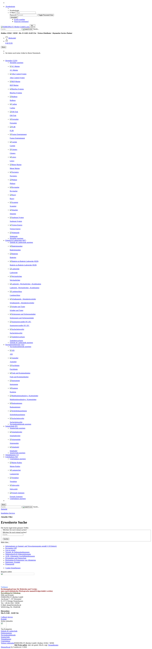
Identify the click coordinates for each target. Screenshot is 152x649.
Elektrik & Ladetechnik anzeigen (21, 242)
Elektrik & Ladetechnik (9, 631)
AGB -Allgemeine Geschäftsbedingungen (20, 556)
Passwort (13, 15)
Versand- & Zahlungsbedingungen (17, 552)
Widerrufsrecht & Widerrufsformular (18, 554)
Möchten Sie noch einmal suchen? (15, 532)
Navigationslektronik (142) (14, 345)
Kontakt (4, 619)
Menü (3, 47)
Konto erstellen (19, 19)
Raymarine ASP (11, 548)
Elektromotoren (6, 633)
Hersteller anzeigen (16, 63)
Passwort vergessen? (21, 21)
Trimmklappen (6, 639)
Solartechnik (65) (11, 426)
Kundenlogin (10, 6)
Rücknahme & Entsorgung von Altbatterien (20, 560)
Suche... (36, 29)
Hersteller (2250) (11, 61)
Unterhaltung (5, 641)
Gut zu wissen (10, 550)
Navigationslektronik (8, 635)
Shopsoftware (6, 647)
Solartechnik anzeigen (17, 428)
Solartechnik (5, 637)
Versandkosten (53, 645)
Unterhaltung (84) (11, 457)
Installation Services (8, 513)
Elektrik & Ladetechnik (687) (15, 240)
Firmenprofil (9, 564)
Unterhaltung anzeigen (18, 459)
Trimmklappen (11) (12, 455)
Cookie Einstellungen (12, 568)
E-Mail (12, 13)
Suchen (6, 539)
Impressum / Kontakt (12, 562)
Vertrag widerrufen (7, 643)
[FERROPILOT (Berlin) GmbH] (15, 27)
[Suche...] (27, 29)
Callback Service (7, 617)
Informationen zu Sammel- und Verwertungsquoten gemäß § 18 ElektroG (31, 546)
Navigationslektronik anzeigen (20, 347)
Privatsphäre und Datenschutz (15, 558)
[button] (9, 42)
